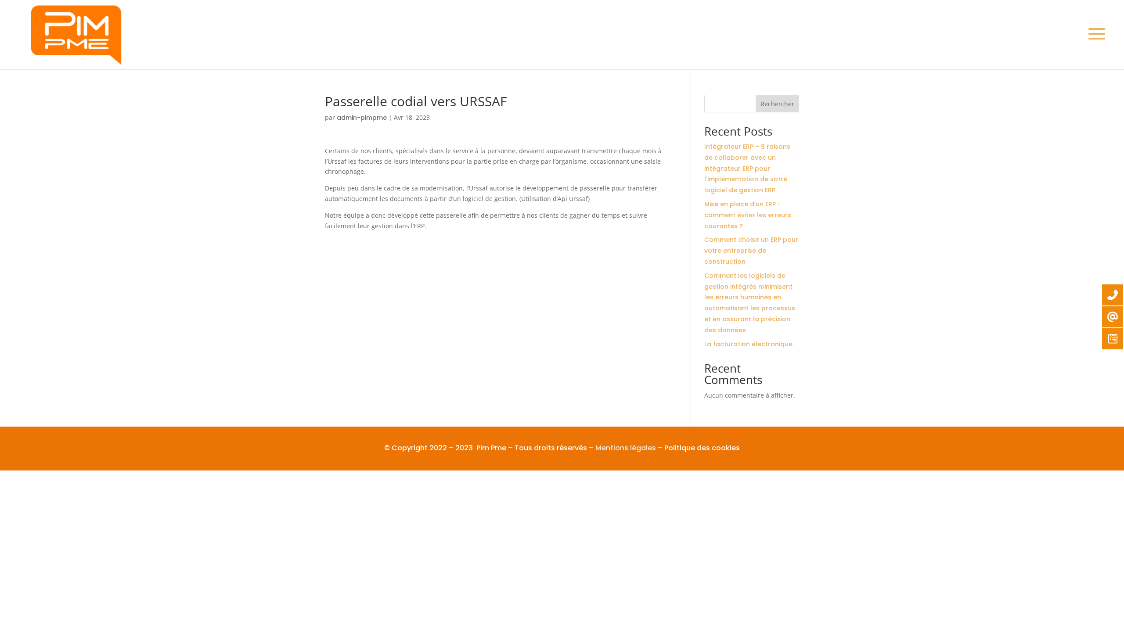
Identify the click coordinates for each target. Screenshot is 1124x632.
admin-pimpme (362, 117)
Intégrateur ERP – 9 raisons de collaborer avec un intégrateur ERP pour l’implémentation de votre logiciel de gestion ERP (747, 168)
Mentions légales (625, 448)
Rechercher (777, 104)
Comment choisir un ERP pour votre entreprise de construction (751, 250)
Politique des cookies (702, 448)
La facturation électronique (748, 344)
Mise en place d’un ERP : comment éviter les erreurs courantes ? (747, 215)
